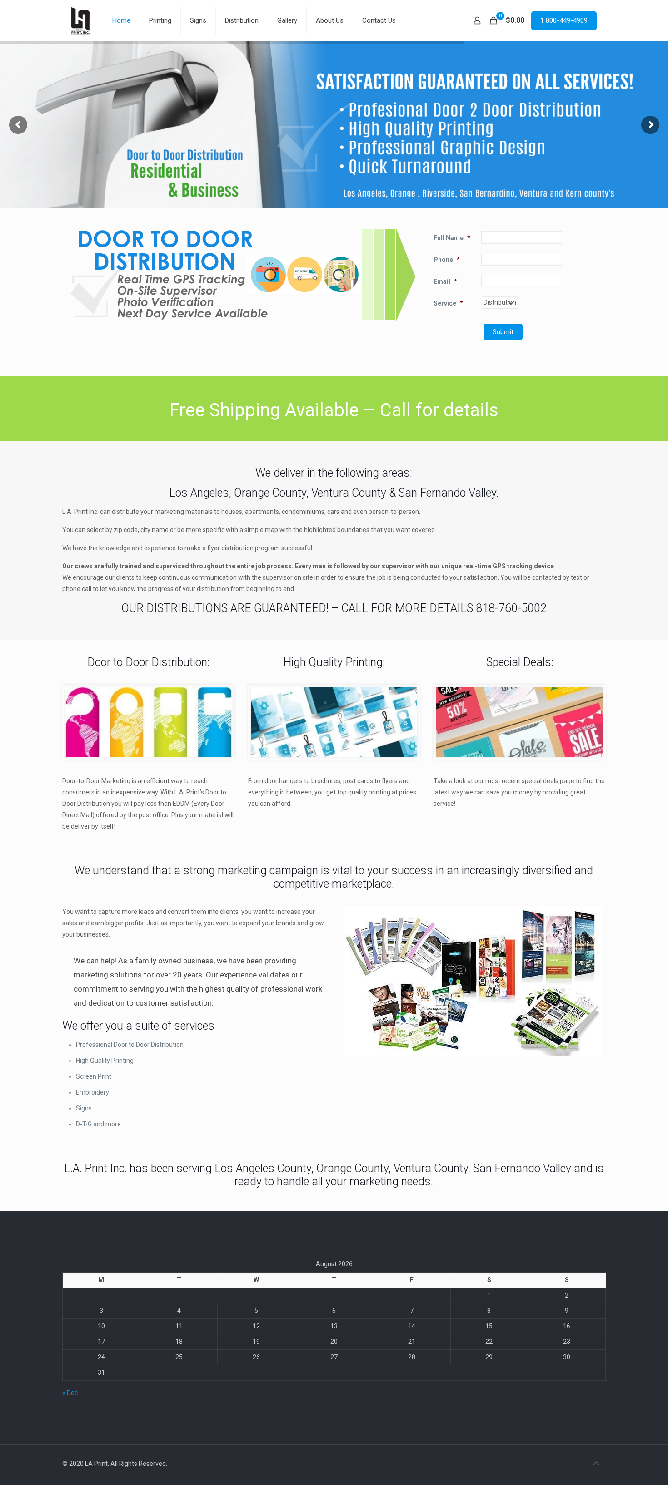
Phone (447, 259)
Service (448, 303)
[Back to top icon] (596, 1463)
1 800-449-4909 (564, 20)
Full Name (452, 238)
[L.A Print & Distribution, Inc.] (80, 20)
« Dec (70, 1392)
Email (445, 281)
